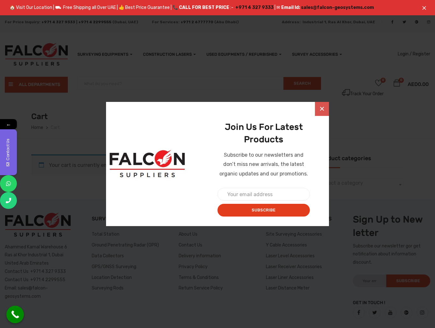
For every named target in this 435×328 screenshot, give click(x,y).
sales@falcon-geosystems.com (337, 7)
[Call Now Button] (15, 314)
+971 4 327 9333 (254, 7)
